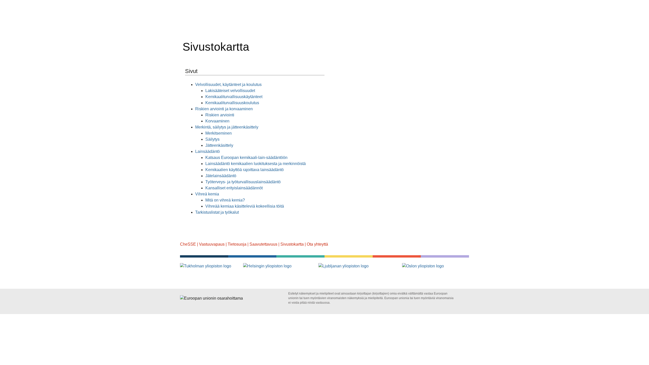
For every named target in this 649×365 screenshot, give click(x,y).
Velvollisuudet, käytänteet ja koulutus (228, 84)
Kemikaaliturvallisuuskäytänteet (233, 97)
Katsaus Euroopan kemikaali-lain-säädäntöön (246, 157)
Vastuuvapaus (212, 244)
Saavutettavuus (263, 244)
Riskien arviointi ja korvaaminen (224, 109)
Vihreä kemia (207, 194)
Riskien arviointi (219, 115)
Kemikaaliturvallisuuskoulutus (232, 103)
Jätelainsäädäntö (220, 176)
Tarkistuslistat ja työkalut (217, 212)
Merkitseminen (218, 133)
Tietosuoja (237, 244)
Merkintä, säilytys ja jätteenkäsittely (226, 127)
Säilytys (212, 139)
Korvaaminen (217, 121)
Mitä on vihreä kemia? (225, 200)
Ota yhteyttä (317, 244)
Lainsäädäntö (207, 151)
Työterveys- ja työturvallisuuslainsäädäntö (243, 182)
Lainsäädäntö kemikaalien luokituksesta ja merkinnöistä (255, 163)
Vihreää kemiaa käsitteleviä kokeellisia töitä (244, 206)
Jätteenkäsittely (219, 145)
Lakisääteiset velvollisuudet (230, 90)
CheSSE (188, 244)
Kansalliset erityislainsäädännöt (234, 188)
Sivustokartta (292, 244)
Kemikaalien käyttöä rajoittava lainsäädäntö (244, 170)
